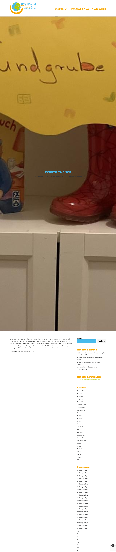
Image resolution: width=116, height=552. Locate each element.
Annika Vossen (76, 176)
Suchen (79, 338)
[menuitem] (62, 9)
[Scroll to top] (112, 545)
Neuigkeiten (99, 8)
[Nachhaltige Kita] (23, 8)
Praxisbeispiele (80, 8)
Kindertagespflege (59, 176)
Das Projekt (62, 8)
